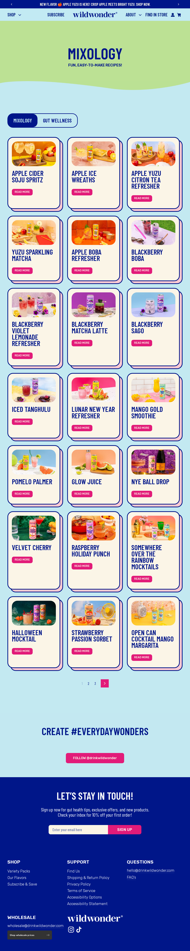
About (131, 14)
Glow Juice (87, 481)
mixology (23, 120)
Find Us (73, 871)
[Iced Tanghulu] (34, 389)
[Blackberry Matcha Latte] (94, 304)
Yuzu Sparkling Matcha (32, 255)
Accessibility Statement (87, 903)
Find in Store (156, 14)
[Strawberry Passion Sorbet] (94, 613)
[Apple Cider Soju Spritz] (34, 153)
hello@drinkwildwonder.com (150, 870)
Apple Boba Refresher (86, 255)
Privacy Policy (79, 884)
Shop (12, 14)
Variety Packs (18, 871)
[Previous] (12, 4)
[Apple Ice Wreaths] (94, 153)
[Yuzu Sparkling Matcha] (34, 232)
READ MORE (22, 192)
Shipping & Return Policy (88, 877)
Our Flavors (16, 877)
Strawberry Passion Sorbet (92, 635)
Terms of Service (81, 890)
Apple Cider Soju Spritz (27, 176)
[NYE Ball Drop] (153, 462)
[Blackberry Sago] (153, 304)
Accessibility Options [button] (84, 897)
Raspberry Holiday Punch (91, 550)
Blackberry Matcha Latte (90, 327)
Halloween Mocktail (27, 635)
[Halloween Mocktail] (34, 613)
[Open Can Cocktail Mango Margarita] (153, 613)
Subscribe (55, 14)
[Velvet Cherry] (34, 528)
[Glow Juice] (94, 462)
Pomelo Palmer (32, 481)
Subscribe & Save (22, 884)
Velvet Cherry (32, 547)
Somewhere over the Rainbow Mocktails (146, 557)
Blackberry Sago (147, 327)
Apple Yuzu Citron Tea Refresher (146, 179)
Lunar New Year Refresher (93, 412)
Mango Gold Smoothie (147, 412)
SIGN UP (124, 829)
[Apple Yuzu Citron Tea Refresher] (153, 153)
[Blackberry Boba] (153, 232)
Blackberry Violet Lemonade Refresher (27, 333)
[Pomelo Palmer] (34, 462)
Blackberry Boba (147, 255)
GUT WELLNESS (57, 120)
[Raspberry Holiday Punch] (94, 528)
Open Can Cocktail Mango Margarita (152, 638)
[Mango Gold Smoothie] (153, 389)
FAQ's (131, 877)
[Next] (178, 4)
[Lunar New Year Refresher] (94, 389)
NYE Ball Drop (150, 481)
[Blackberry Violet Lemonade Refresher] (34, 304)
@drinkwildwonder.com (44, 925)
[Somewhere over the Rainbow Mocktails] (153, 528)
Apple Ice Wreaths (84, 176)
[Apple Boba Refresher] (94, 232)
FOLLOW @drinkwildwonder (95, 758)
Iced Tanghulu (31, 409)
